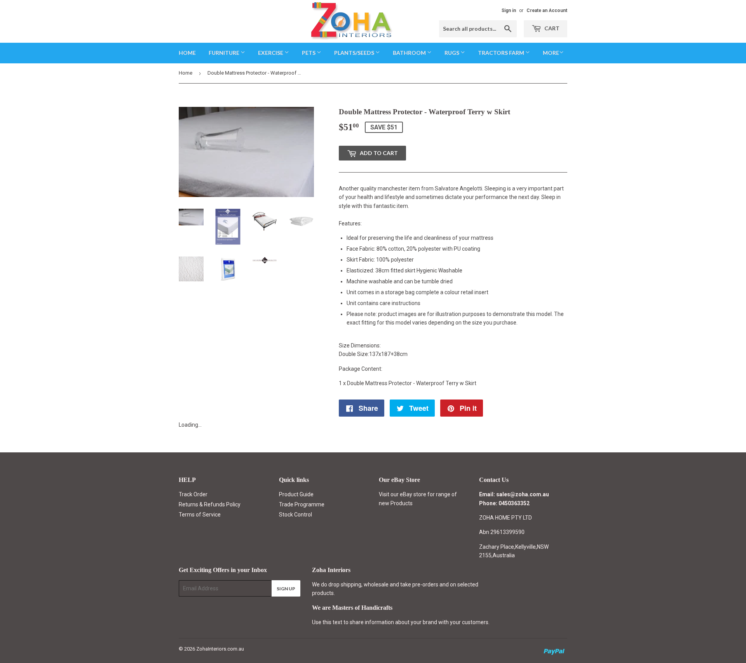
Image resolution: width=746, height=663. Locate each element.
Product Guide (296, 494)
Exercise (271, 52)
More (551, 52)
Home (187, 52)
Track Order (193, 494)
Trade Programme (301, 504)
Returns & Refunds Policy (210, 504)
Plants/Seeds (354, 52)
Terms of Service (200, 514)
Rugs (452, 52)
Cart (551, 28)
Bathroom (410, 52)
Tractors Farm (501, 52)
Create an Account (546, 10)
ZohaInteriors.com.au (220, 649)
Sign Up (286, 588)
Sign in (509, 10)
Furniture (225, 52)
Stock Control (295, 514)
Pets (309, 52)
